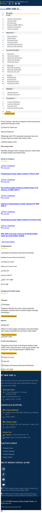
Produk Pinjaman (8, 454)
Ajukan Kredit (9, 113)
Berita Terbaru (7, 457)
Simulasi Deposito (13, 94)
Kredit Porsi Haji (13, 83)
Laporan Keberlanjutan (15, 108)
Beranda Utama (8, 448)
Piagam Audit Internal (15, 46)
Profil (8, 15)
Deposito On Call (13, 71)
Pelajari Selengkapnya (9, 316)
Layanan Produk (12, 50)
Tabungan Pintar (13, 62)
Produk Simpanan (9, 451)
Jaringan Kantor (12, 29)
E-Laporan (10, 98)
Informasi (10, 32)
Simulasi (9, 89)
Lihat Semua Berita (8, 242)
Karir (8, 111)
